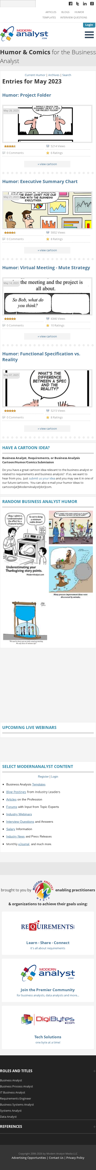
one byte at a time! (47, 1042)
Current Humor (35, 75)
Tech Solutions (47, 1036)
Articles (51, 12)
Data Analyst (8, 1117)
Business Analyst (11, 1080)
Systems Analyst (11, 1111)
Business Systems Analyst (17, 1104)
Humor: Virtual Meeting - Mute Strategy (46, 268)
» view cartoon (47, 164)
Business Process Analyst (16, 1086)
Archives (53, 75)
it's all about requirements (47, 948)
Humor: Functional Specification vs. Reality (41, 357)
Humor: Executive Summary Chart (40, 181)
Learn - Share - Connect (47, 942)
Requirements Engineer (15, 1098)
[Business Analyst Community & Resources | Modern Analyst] (24, 33)
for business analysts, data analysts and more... (48, 995)
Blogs (65, 12)
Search (66, 75)
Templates (49, 17)
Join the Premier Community (48, 989)
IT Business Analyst (12, 1092)
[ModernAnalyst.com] (48, 973)
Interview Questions (73, 17)
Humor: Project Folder (26, 95)
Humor (79, 12)
